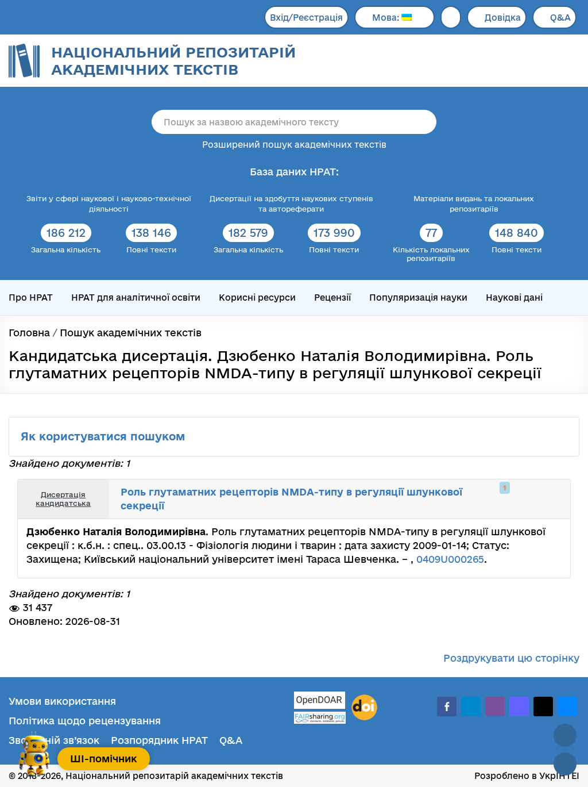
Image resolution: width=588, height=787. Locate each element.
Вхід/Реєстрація (306, 17)
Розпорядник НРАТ (159, 740)
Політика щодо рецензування (85, 720)
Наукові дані (514, 297)
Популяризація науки (418, 297)
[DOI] (364, 708)
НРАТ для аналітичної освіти (135, 297)
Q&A (560, 17)
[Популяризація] (552, 499)
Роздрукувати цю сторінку (511, 657)
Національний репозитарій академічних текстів (173, 61)
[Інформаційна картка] (514, 499)
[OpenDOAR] (320, 702)
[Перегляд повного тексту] (501, 499)
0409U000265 (450, 559)
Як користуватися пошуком (104, 436)
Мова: (386, 17)
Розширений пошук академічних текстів (294, 144)
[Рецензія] (539, 499)
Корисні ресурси (257, 297)
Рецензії (332, 297)
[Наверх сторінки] (565, 735)
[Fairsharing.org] (320, 718)
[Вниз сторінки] (565, 764)
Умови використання (62, 701)
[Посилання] (527, 499)
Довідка (503, 17)
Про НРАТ (31, 297)
